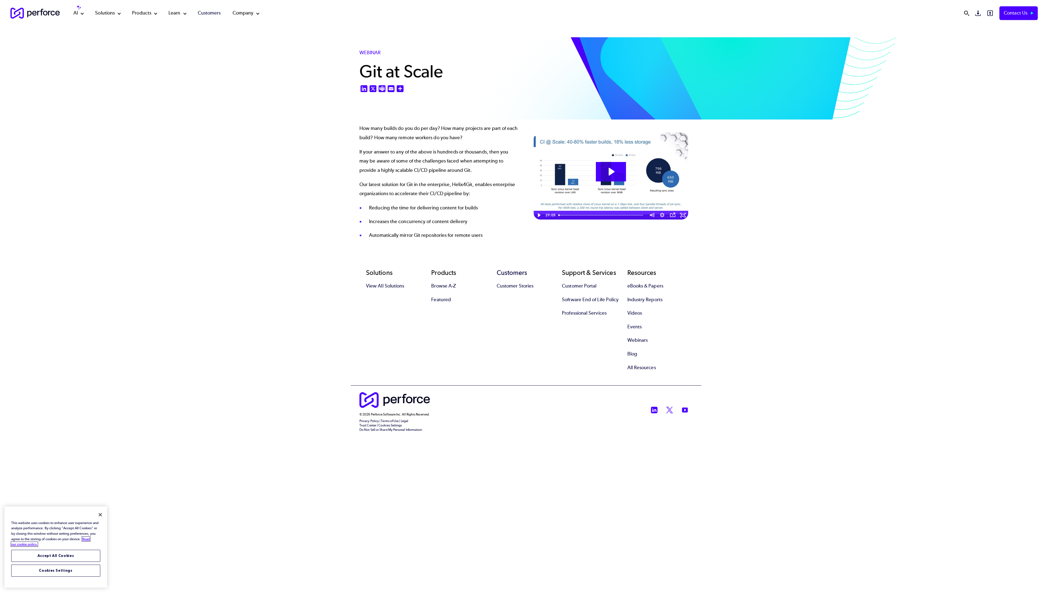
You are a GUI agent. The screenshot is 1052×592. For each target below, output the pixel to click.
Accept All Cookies (56, 556)
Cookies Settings (56, 570)
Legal (404, 421)
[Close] (100, 515)
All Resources (641, 368)
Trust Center (367, 425)
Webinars (637, 340)
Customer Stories (515, 286)
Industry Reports (644, 300)
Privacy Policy (369, 421)
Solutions (105, 13)
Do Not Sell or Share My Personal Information (390, 430)
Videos (634, 313)
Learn (174, 13)
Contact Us (1016, 13)
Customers (209, 13)
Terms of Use (390, 421)
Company (243, 13)
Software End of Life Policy (590, 300)
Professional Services (584, 313)
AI (75, 13)
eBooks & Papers (645, 286)
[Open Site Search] (966, 13)
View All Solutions (385, 286)
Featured (441, 300)
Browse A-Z (443, 286)
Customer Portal (579, 286)
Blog (632, 354)
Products (141, 13)
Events (634, 327)
